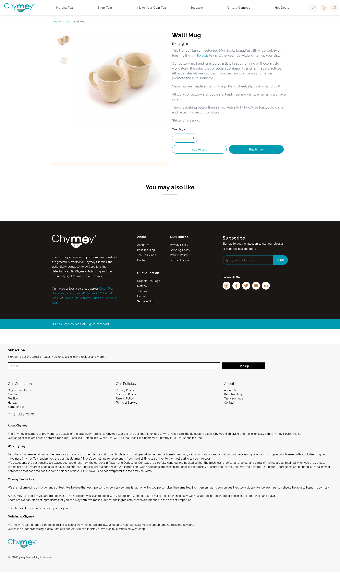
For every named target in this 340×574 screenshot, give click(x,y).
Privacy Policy (179, 244)
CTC (99, 293)
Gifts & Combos (238, 7)
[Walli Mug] (122, 78)
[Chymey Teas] (19, 7)
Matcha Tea (64, 7)
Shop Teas (105, 7)
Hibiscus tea (204, 55)
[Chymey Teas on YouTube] (32, 415)
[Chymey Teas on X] (28, 415)
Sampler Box (145, 301)
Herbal (141, 296)
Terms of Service (180, 260)
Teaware (197, 7)
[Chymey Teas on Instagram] (18, 415)
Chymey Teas (23, 557)
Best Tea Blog (146, 250)
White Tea (88, 293)
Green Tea (105, 288)
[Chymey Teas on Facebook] (14, 415)
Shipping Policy (180, 250)
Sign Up (243, 366)
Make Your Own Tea (151, 7)
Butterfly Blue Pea (91, 298)
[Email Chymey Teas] (9, 415)
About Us (143, 244)
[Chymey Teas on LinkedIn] (23, 415)
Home (57, 21)
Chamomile (71, 298)
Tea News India (147, 255)
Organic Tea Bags (148, 280)
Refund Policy (179, 255)
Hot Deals (282, 7)
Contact (142, 260)
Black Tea (58, 293)
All (67, 21)
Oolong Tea (73, 293)
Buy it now (256, 149)
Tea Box (142, 291)
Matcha (142, 286)
